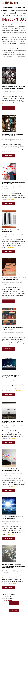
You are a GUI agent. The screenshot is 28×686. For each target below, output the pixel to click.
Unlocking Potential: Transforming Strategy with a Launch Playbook (11, 376)
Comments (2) (7, 475)
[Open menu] (26, 2)
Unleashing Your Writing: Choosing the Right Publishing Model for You (12, 469)
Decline (14, 610)
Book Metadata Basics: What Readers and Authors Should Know (13, 183)
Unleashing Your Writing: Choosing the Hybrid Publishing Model (12, 517)
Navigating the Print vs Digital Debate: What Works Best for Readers (12, 135)
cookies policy (8, 600)
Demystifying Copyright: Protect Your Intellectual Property (12, 422)
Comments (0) (7, 93)
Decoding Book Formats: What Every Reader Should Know (12, 328)
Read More (8, 108)
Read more (5, 104)
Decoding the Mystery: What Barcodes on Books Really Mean (13, 230)
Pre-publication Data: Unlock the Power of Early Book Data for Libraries (14, 278)
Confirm (14, 603)
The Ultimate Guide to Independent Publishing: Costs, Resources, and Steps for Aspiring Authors (13, 566)
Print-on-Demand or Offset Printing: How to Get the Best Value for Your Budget (13, 87)
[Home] (9, 2)
